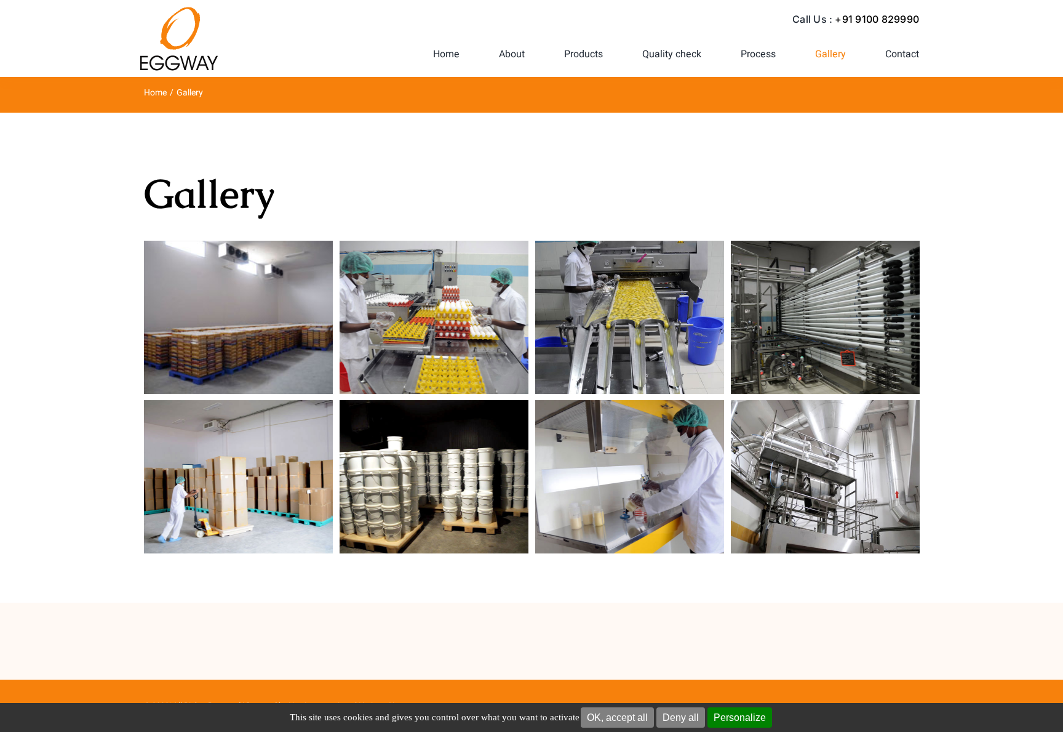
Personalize (740, 717)
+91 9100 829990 (877, 19)
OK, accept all (617, 717)
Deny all (681, 717)
